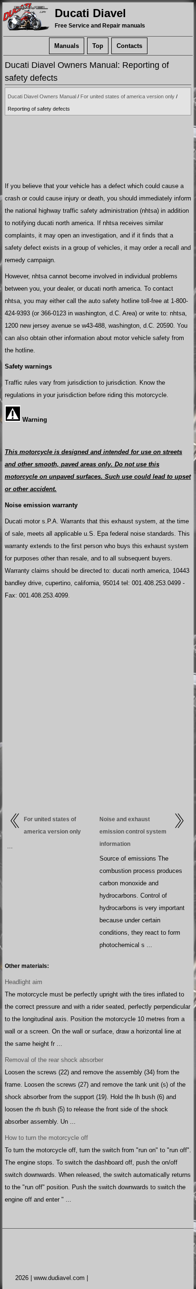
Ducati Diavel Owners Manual (42, 96)
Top (97, 45)
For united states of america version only (127, 96)
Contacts (129, 45)
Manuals (66, 45)
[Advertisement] (98, 147)
